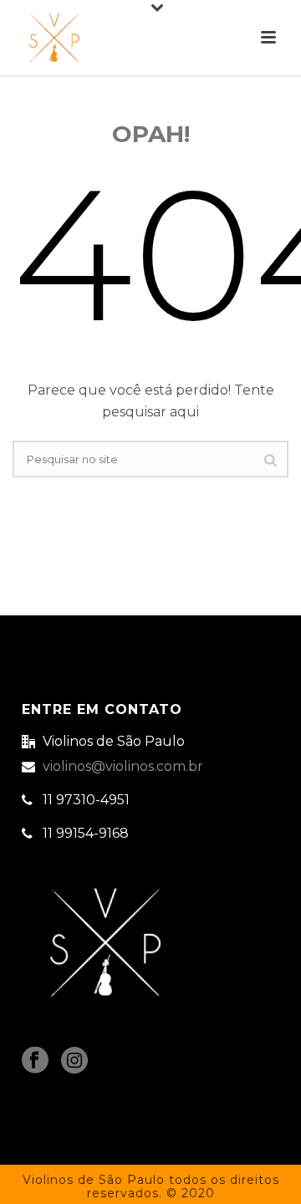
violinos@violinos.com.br (123, 766)
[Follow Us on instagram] (74, 1061)
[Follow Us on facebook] (35, 1061)
